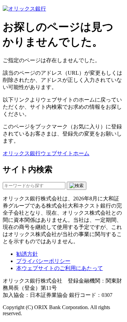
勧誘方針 (27, 254)
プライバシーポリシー (43, 261)
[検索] (76, 186)
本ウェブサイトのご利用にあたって (59, 268)
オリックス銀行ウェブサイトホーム (46, 153)
